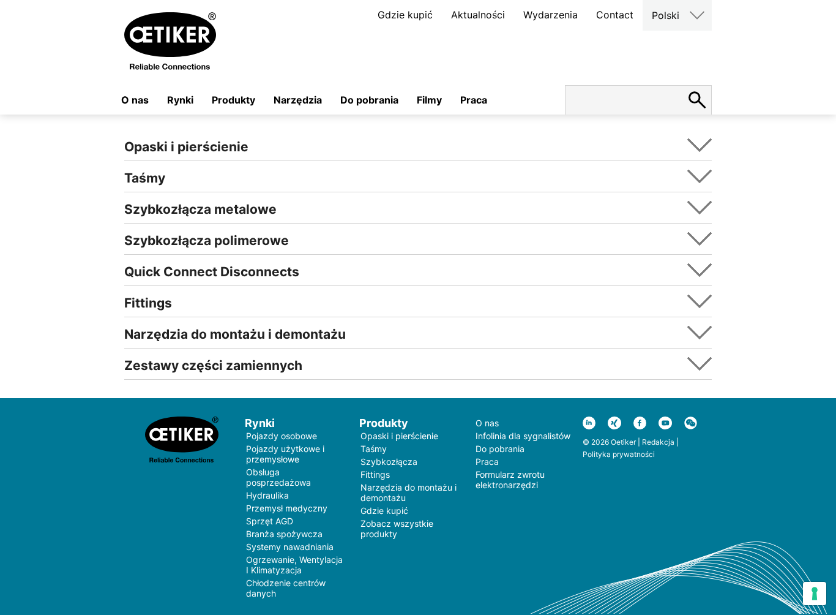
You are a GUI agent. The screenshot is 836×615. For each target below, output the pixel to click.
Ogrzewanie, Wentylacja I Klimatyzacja (294, 564)
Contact (614, 15)
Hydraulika (267, 495)
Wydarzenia (550, 15)
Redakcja (658, 442)
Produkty (233, 100)
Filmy (429, 100)
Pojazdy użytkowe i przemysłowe (285, 453)
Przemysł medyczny (286, 508)
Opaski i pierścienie (399, 436)
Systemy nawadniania (290, 546)
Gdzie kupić (405, 15)
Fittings (375, 474)
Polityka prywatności (619, 454)
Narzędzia (298, 100)
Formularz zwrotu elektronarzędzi (510, 479)
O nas (135, 100)
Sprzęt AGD (269, 521)
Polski (665, 15)
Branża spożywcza (284, 534)
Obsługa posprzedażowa (278, 477)
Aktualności (478, 15)
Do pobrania (369, 100)
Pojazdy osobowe (281, 436)
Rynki (180, 100)
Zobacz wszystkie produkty (396, 528)
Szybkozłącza (388, 461)
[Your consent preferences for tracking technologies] (814, 593)
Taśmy (373, 448)
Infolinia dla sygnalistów (523, 436)
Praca (473, 100)
